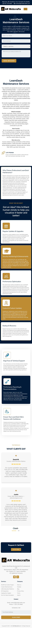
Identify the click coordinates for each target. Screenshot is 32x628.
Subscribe (16, 617)
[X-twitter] (17, 577)
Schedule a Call (16, 607)
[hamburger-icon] (25, 9)
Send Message (9, 61)
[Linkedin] (14, 577)
